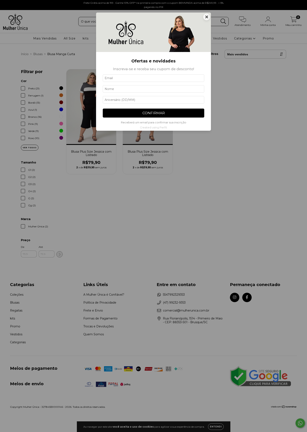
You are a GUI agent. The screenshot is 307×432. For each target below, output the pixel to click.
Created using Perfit (153, 127)
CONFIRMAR (153, 113)
